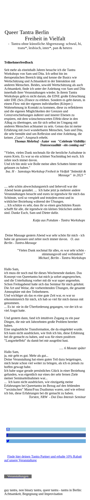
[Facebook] (7, 435)
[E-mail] (8, 429)
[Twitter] (7, 441)
